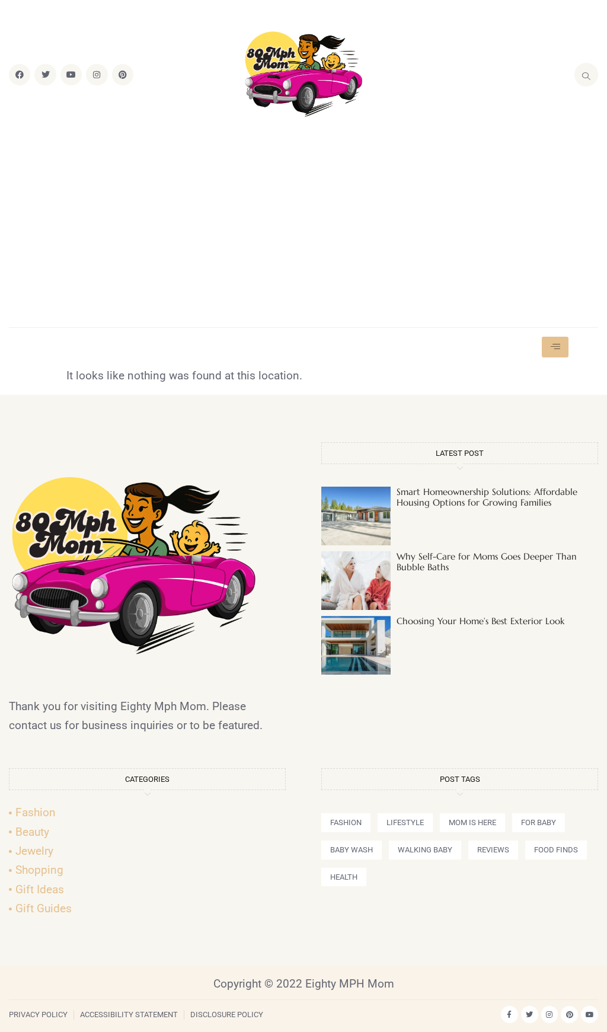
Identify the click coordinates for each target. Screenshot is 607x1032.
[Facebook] (19, 74)
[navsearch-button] (586, 75)
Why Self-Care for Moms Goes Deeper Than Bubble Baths (487, 562)
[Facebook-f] (509, 1014)
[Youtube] (71, 74)
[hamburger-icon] (555, 347)
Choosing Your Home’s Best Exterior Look (480, 621)
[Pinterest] (122, 74)
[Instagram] (96, 74)
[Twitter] (45, 74)
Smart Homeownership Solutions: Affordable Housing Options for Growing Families (487, 497)
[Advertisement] (303, 223)
